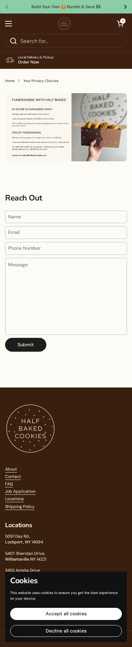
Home (10, 81)
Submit (26, 345)
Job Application (20, 491)
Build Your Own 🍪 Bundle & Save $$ (66, 7)
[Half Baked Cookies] (64, 23)
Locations (14, 499)
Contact (13, 476)
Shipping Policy (20, 506)
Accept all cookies (66, 614)
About (11, 469)
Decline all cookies (66, 631)
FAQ (9, 484)
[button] (120, 23)
